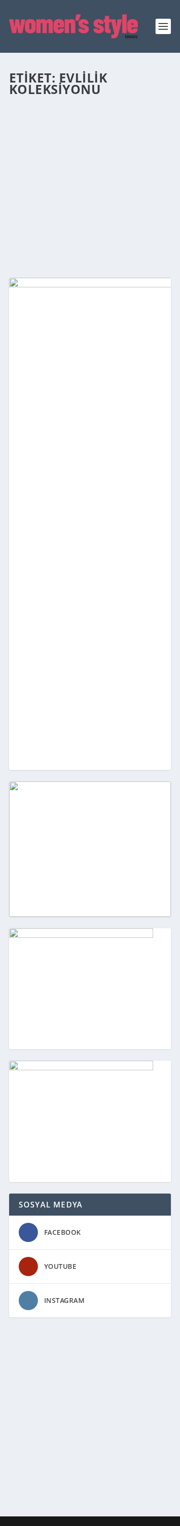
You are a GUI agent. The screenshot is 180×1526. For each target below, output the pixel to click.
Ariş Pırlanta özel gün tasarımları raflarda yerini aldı (82, 150)
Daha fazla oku (52, 235)
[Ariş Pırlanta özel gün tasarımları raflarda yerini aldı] (90, 114)
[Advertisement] (90, 1419)
